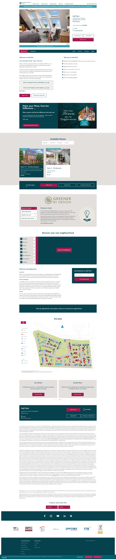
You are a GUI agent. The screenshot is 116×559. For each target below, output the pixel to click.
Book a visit (83, 39)
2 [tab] (58, 399)
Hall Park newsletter (73, 77)
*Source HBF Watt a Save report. (46, 223)
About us (61, 3)
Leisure (24, 248)
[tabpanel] (38, 389)
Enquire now (77, 35)
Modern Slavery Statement (25, 549)
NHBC (36, 545)
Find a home (36, 3)
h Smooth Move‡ (76, 69)
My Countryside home (92, 3)
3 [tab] (59, 399)
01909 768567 (88, 35)
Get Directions (77, 21)
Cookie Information (24, 547)
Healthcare (25, 252)
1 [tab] (56, 399)
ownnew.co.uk (54, 475)
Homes (73, 51)
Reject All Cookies (88, 556)
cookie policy (4, 557)
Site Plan (80, 51)
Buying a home (53, 3)
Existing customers (69, 3)
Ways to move (44, 3)
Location (86, 51)
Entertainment (26, 258)
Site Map (22, 551)
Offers (92, 51)
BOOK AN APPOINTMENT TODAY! (31, 125)
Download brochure (85, 185)
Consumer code (37, 547)
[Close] (114, 556)
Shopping (25, 262)
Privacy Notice (23, 545)
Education (25, 238)
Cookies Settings (80, 556)
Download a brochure (39, 95)
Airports (25, 245)
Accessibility (23, 553)
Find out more (38, 394)
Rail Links (25, 242)
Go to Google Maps (84, 279)
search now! (89, 6)
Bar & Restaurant (26, 255)
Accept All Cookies (97, 556)
